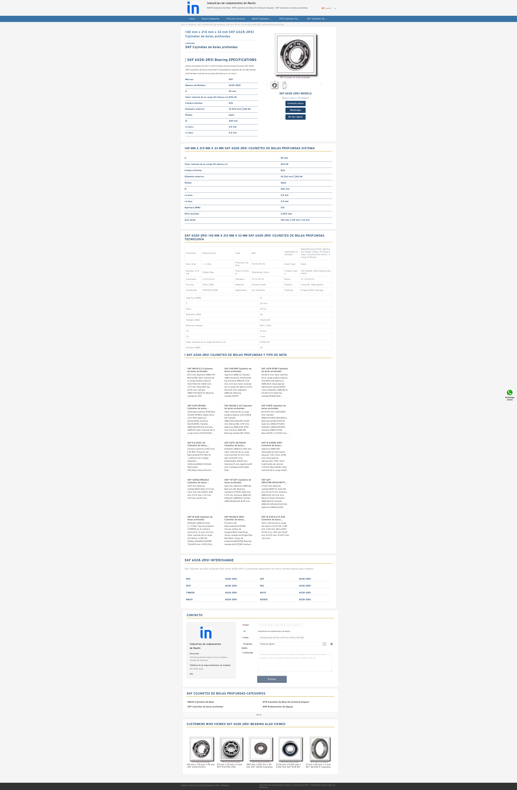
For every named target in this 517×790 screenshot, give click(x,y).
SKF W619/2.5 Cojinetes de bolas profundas (200, 370)
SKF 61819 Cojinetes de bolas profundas (273, 407)
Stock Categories (211, 19)
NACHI (189, 599)
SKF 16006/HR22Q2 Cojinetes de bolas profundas (198, 483)
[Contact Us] (510, 395)
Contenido (247, 653)
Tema (245, 638)
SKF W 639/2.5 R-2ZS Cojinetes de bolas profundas (273, 520)
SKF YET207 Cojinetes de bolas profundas (237, 481)
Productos (192, 25)
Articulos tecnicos (235, 19)
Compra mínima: (194, 103)
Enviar (272, 679)
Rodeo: (189, 115)
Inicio (192, 19)
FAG (262, 586)
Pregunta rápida (246, 646)
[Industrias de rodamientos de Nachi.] (193, 7)
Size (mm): (190, 220)
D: (186, 121)
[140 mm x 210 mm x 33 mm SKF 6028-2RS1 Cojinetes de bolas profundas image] (295, 54)
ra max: (189, 133)
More (259, 715)
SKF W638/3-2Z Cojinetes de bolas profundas (238, 407)
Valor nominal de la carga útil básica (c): (207, 97)
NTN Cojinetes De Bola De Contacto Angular (291, 19)
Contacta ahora (295, 103)
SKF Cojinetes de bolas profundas (319, 19)
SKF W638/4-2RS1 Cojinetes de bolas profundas (234, 520)
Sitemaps (225, 785)
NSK (188, 579)
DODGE (264, 599)
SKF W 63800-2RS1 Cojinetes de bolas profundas (271, 446)
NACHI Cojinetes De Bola (264, 19)
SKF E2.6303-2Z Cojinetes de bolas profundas (197, 446)
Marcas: (189, 79)
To (244, 631)
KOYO (263, 592)
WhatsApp (295, 110)
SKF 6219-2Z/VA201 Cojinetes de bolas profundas (235, 446)
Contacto (201, 785)
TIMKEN (190, 592)
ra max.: (189, 127)
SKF (262, 579)
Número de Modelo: (195, 85)
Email (245, 625)
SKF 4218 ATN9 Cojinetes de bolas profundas (274, 370)
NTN (188, 586)
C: (186, 91)
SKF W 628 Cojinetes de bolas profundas (200, 518)
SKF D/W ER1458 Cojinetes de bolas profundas (197, 409)
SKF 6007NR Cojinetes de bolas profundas (237, 370)
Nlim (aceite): (192, 214)
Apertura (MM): (193, 207)
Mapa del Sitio (213, 785)
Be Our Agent (295, 117)
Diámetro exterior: (195, 109)
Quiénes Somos (188, 785)
